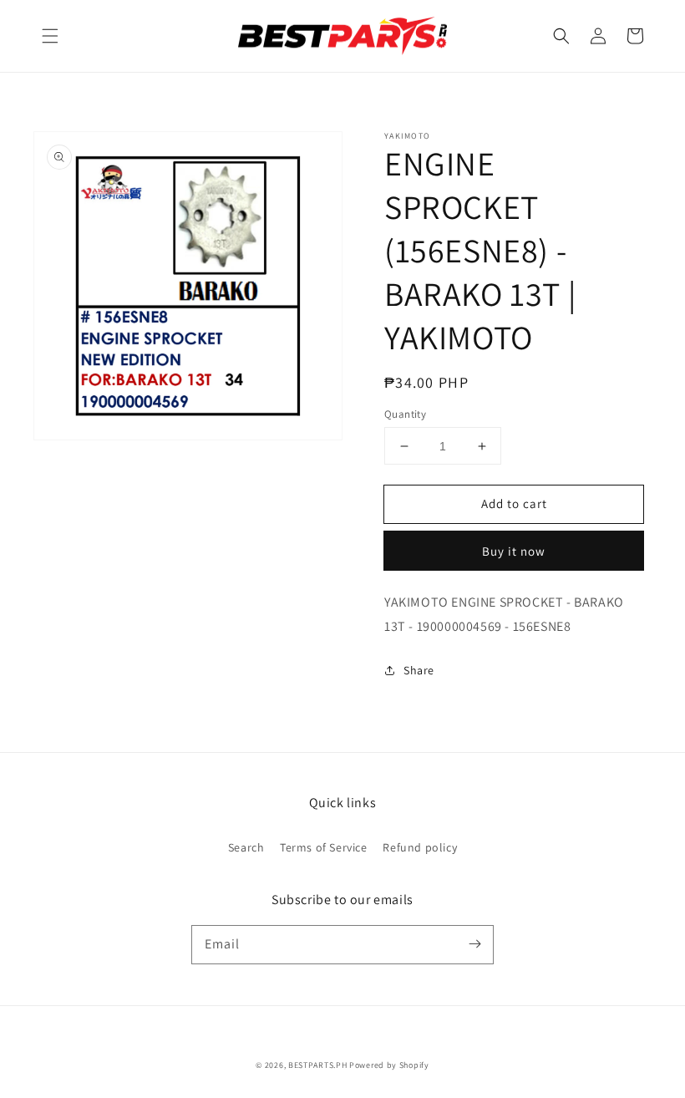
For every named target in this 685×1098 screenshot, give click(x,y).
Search (246, 847)
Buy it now (513, 551)
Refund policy (420, 847)
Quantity (405, 414)
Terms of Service (324, 847)
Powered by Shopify (389, 1065)
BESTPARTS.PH (317, 1065)
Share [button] (418, 670)
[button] (50, 36)
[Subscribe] (474, 944)
